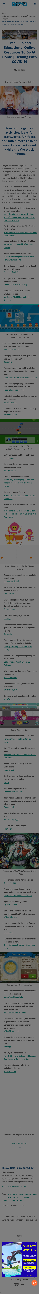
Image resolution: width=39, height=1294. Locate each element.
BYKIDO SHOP (29, 1267)
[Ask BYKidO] (34, 1283)
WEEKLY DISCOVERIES (29, 1260)
